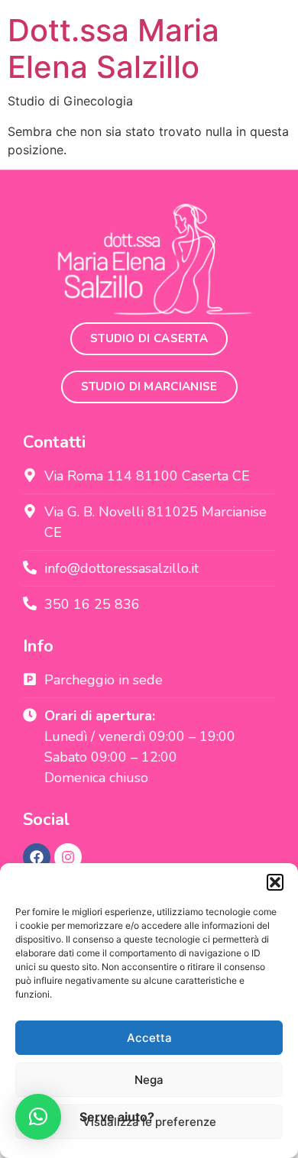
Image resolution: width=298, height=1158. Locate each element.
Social (46, 819)
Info (38, 646)
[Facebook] (36, 857)
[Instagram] (68, 857)
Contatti (54, 442)
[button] (275, 882)
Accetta (149, 1037)
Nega (149, 1079)
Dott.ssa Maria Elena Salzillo (113, 48)
